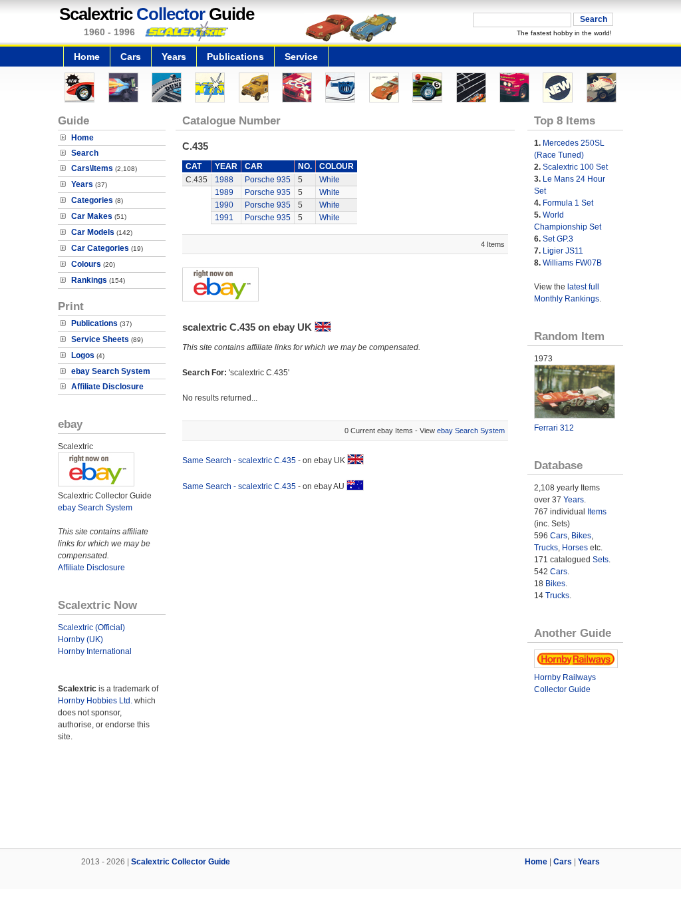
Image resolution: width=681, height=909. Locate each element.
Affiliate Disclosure (107, 386)
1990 (224, 205)
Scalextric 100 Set (575, 167)
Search (84, 153)
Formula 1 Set (568, 203)
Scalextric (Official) (91, 627)
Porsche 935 (268, 179)
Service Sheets (100, 339)
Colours (86, 264)
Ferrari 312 (554, 428)
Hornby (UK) (80, 639)
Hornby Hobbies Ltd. (95, 700)
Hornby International (95, 651)
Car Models (92, 232)
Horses (575, 547)
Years (174, 56)
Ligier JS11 (563, 251)
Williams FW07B (572, 263)
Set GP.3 (558, 239)
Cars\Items (92, 168)
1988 (224, 179)
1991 (224, 217)
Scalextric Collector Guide (180, 861)
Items (597, 511)
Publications (235, 56)
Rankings (89, 280)
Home (87, 56)
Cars (130, 56)
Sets (601, 559)
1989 (224, 192)
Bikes (581, 535)
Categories (92, 200)
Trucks (546, 547)
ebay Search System (110, 371)
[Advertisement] (340, 803)
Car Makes (91, 216)
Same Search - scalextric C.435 (239, 460)
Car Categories (100, 248)
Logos (82, 355)
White (329, 179)
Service (301, 56)
